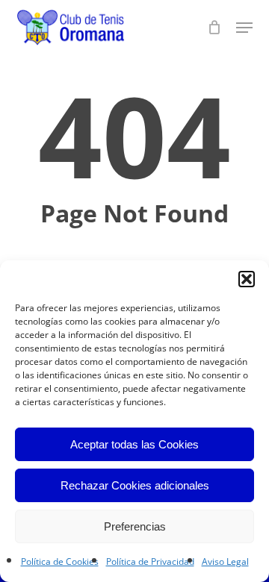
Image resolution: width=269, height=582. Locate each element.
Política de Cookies (60, 561)
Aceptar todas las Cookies (134, 444)
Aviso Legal (225, 561)
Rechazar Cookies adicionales (135, 485)
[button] (246, 279)
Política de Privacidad (150, 561)
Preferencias (135, 526)
